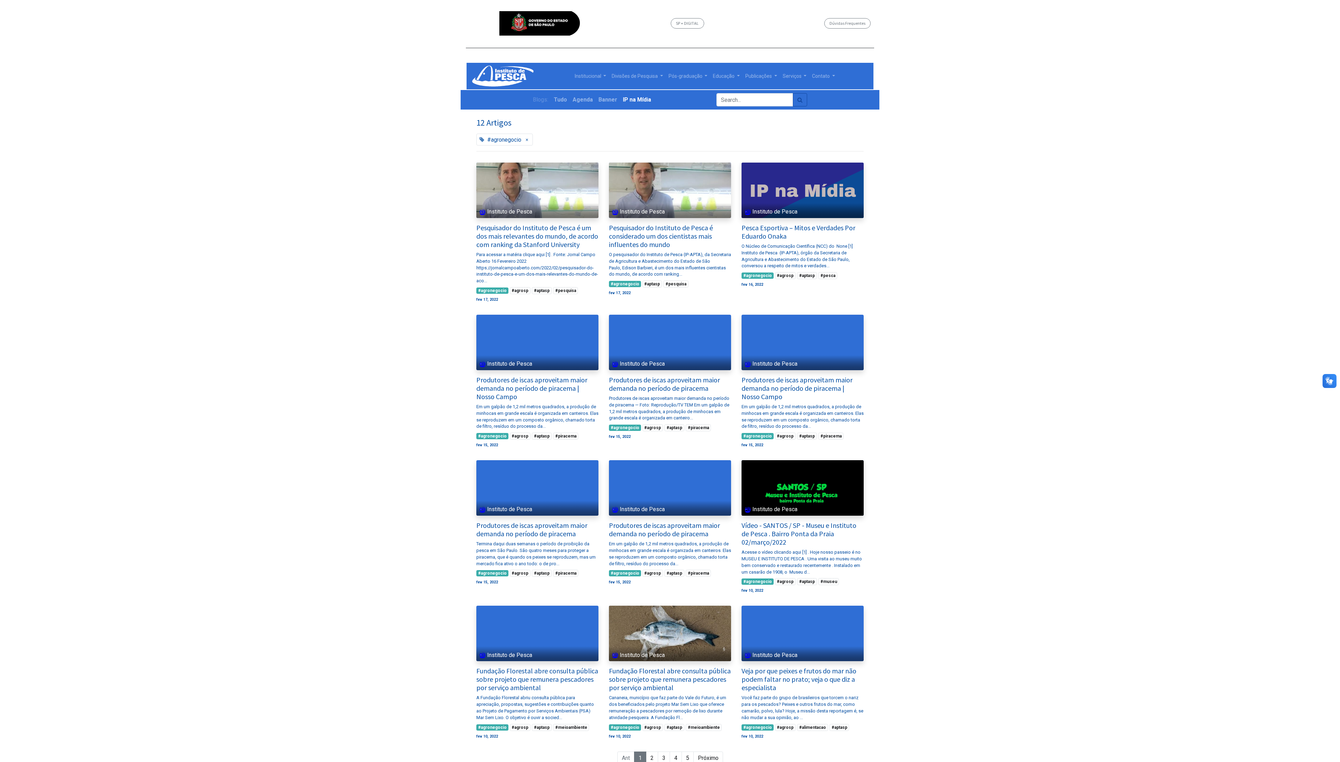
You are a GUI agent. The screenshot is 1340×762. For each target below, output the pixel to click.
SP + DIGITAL (687, 23)
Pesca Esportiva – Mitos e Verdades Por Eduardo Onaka (798, 232)
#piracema (565, 436)
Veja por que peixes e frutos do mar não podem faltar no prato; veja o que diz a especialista (799, 679)
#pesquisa (565, 290)
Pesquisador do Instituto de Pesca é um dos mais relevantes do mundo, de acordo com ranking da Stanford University (537, 236)
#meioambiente (571, 727)
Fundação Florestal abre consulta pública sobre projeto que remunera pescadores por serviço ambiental (537, 679)
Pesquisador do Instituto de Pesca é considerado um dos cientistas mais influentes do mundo (661, 236)
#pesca (827, 275)
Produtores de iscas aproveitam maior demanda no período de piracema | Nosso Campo (531, 388)
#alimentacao (812, 727)
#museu (828, 581)
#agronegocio (492, 290)
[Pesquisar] (800, 99)
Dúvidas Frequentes (847, 23)
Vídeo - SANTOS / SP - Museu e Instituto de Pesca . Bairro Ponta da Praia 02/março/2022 (799, 533)
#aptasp (542, 290)
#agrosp (520, 290)
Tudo (560, 99)
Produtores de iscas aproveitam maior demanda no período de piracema (664, 384)
